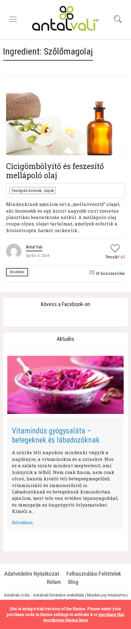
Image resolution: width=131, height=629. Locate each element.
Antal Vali (34, 247)
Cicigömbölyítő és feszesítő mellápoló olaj (55, 170)
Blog (73, 581)
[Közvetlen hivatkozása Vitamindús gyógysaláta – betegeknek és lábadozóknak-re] (65, 385)
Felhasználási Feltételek (93, 573)
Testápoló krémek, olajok (32, 190)
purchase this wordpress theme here (84, 617)
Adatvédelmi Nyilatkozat (31, 573)
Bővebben (17, 272)
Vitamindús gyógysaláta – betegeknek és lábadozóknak (56, 435)
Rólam (54, 581)
